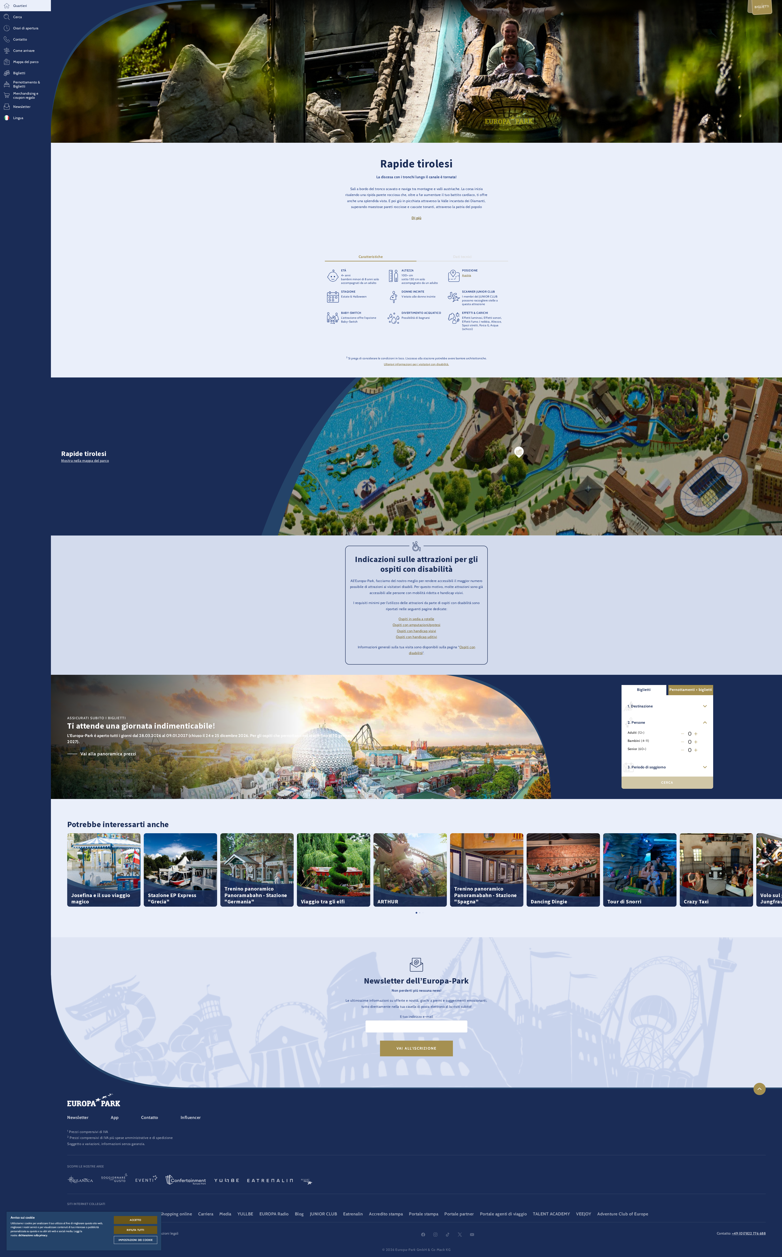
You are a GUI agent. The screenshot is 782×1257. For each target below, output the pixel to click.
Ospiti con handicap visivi (416, 631)
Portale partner (459, 1213)
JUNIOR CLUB (323, 1213)
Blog (299, 1213)
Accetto (135, 1220)
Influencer (191, 1117)
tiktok (448, 1234)
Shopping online (176, 1213)
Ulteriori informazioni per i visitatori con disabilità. (416, 364)
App (115, 1117)
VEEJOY (583, 1213)
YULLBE (245, 1213)
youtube (472, 1234)
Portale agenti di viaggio (503, 1213)
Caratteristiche (371, 256)
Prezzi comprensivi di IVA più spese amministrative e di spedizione (121, 1138)
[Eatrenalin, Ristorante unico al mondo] (270, 1180)
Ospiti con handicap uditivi (416, 637)
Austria (466, 275)
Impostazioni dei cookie (136, 1240)
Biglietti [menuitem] (762, 6)
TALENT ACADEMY (551, 1213)
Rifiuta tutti (135, 1230)
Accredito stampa (386, 1213)
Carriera (205, 1213)
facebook (423, 1234)
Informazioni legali (164, 1233)
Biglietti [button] (644, 689)
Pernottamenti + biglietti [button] (690, 689)
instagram (435, 1234)
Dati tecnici (462, 256)
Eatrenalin (353, 1213)
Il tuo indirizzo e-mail (416, 1017)
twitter (460, 1234)
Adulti (632, 733)
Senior (632, 749)
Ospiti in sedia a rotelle (416, 619)
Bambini (634, 741)
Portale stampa (423, 1213)
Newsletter (77, 1117)
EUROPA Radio (274, 1213)
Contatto (149, 1117)
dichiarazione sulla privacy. (33, 1235)
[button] (25, 5)
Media (225, 1213)
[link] (759, 1089)
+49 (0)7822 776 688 (749, 1233)
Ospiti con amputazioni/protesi (416, 625)
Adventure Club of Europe (622, 1213)
